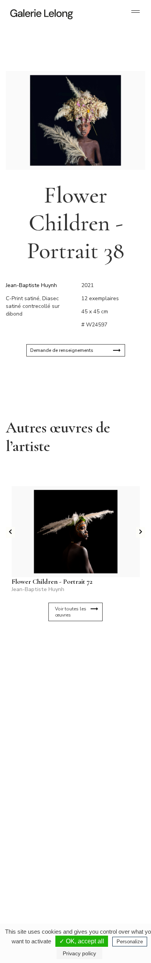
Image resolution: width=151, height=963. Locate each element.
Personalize (130, 941)
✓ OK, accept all (81, 941)
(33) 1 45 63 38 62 (106, 793)
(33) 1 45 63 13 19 (38, 793)
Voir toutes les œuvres (70, 612)
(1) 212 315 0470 (105, 870)
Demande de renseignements (61, 350)
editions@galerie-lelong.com (106, 799)
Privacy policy (79, 953)
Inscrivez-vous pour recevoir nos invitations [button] (69, 657)
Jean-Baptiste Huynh (31, 285)
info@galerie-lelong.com (35, 799)
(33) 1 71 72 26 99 (38, 876)
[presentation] (10, 532)
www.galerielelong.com (102, 882)
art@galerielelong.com (101, 876)
